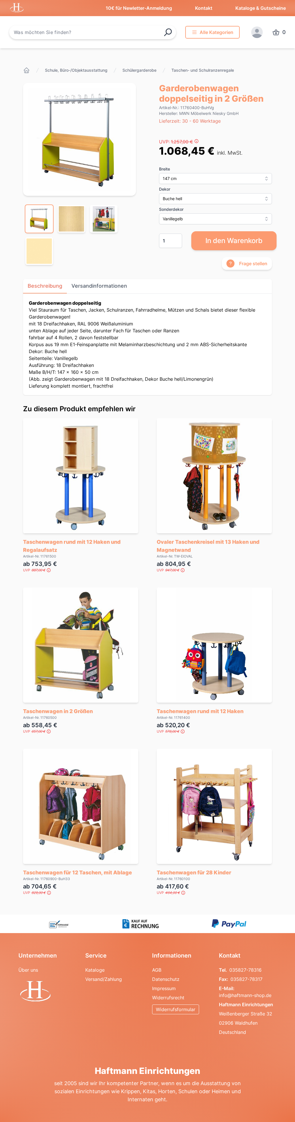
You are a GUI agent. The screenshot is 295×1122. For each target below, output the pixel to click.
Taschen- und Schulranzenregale (202, 70)
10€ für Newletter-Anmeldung (139, 8)
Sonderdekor (171, 209)
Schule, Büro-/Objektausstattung (76, 70)
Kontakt (203, 8)
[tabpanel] (79, 139)
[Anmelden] (257, 32)
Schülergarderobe (139, 70)
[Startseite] (26, 70)
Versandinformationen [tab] (99, 286)
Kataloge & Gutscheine (260, 8)
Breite (164, 168)
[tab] (39, 219)
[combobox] (92, 32)
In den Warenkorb (233, 240)
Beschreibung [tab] (45, 286)
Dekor (164, 189)
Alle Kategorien (216, 32)
